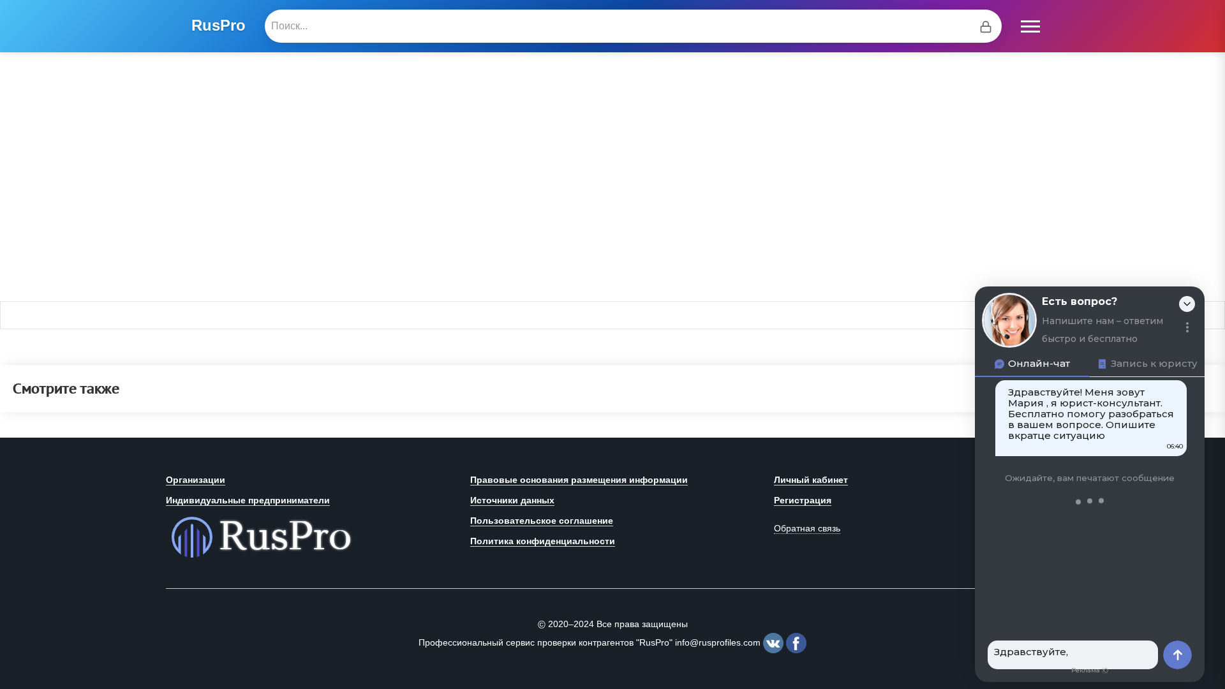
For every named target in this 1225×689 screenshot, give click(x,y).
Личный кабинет (811, 480)
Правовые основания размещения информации (579, 480)
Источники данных (512, 500)
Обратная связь (807, 528)
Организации (195, 480)
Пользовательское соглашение (541, 520)
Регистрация (802, 500)
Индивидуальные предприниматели (248, 500)
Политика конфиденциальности (542, 541)
